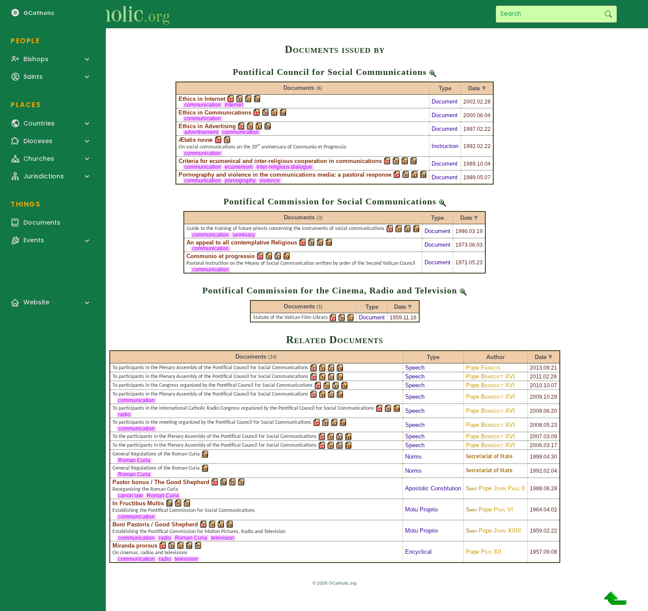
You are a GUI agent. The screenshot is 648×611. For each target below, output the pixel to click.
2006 (536, 445)
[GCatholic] (108, 14)
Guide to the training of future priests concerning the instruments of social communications (285, 228)
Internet (233, 104)
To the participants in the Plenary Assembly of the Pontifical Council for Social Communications (214, 436)
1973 (461, 245)
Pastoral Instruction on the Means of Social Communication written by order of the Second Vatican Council (300, 263)
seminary (243, 234)
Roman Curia (134, 460)
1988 (536, 488)
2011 (536, 376)
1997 (469, 129)
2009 (536, 397)
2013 (536, 367)
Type (445, 88)
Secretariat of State (489, 456)
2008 (536, 411)
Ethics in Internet (202, 99)
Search (608, 14)
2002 (469, 101)
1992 (469, 146)
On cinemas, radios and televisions (149, 552)
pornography (240, 180)
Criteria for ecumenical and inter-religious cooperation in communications (280, 161)
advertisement (201, 132)
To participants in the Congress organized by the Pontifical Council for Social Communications (212, 385)
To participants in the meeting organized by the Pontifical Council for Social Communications (211, 422)
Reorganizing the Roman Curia (145, 489)
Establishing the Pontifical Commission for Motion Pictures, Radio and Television (198, 531)
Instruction (445, 146)
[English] (230, 99)
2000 (469, 115)
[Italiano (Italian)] (257, 99)
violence (269, 180)
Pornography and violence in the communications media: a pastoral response (285, 174)
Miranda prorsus (134, 545)
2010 (536, 385)
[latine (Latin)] (232, 482)
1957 (536, 552)
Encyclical (418, 551)
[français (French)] (248, 99)
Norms (413, 456)
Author (495, 357)
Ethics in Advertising (207, 126)
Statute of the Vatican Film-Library (290, 317)
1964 (536, 509)
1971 (461, 262)
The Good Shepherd (181, 482)
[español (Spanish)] (239, 99)
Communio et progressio (220, 256)
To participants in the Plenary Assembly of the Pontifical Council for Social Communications (210, 367)
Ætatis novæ (196, 140)
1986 (461, 231)
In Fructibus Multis (138, 503)
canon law (130, 495)
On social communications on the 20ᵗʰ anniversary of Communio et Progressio (262, 147)
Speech (415, 367)
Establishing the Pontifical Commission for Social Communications (183, 510)
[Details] (432, 72)
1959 (396, 317)
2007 (536, 436)
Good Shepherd (176, 524)
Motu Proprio (421, 509)
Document (445, 101)
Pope (483, 367)
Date (474, 88)
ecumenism (238, 167)
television (222, 538)
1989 (469, 164)
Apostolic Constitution (433, 488)
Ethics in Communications (215, 112)
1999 (536, 456)
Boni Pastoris (130, 524)
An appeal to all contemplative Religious (241, 242)
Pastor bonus (130, 482)
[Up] (615, 601)
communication (202, 104)
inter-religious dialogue (284, 167)
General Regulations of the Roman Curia (156, 454)
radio (124, 414)
